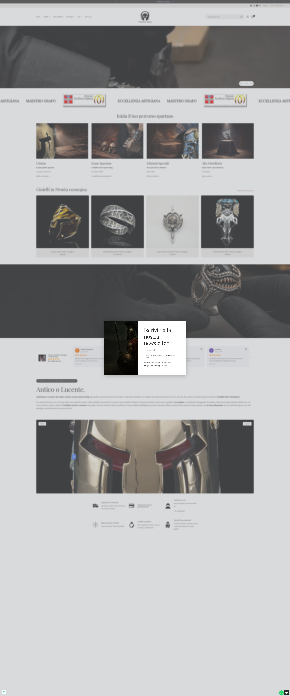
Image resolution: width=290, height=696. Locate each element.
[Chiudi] (183, 323)
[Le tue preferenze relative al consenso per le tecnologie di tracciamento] (4, 692)
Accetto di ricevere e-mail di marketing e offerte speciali (160, 356)
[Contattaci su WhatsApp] (281, 692)
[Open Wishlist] (286, 692)
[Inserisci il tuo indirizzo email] (177, 350)
